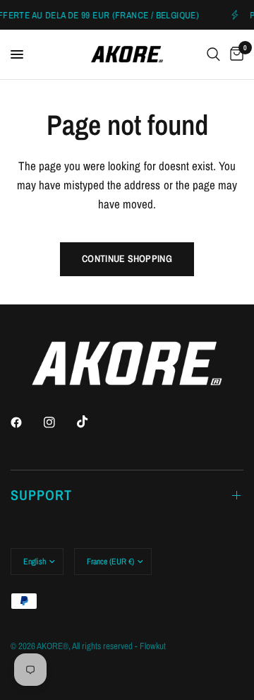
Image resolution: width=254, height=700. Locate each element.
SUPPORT (41, 494)
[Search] (213, 54)
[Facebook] (26, 422)
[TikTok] (92, 421)
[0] (234, 54)
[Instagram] (59, 422)
